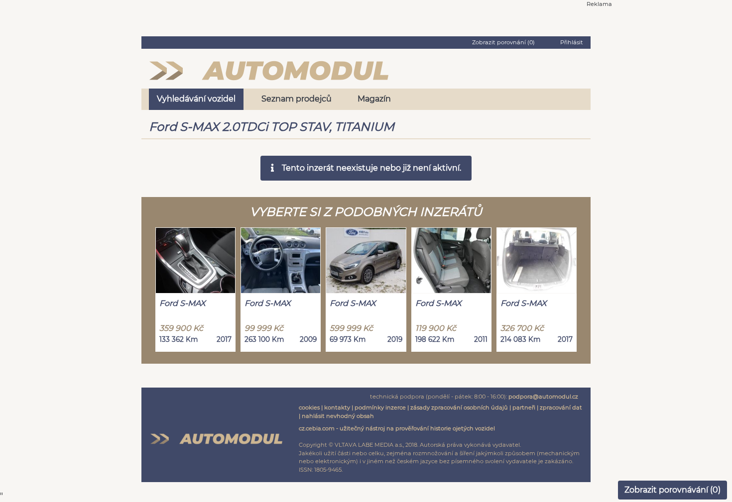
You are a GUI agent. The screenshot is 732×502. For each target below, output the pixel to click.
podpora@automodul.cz (543, 396)
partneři (523, 407)
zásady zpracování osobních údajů (459, 407)
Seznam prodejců (296, 98)
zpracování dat (561, 407)
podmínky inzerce (380, 407)
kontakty (337, 407)
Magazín (374, 98)
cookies (309, 407)
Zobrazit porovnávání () (672, 490)
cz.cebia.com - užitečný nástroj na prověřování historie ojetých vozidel (397, 428)
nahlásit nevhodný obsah (338, 415)
